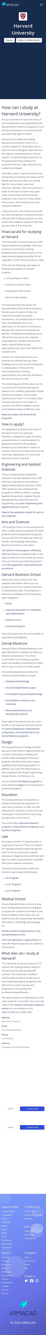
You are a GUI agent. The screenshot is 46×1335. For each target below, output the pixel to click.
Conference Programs (33, 1215)
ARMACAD (28, 1323)
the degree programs (29, 781)
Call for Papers (30, 1211)
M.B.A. (9, 603)
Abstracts (28, 1218)
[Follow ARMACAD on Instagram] (37, 1280)
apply (21, 784)
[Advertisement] (23, 70)
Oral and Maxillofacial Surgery (21, 687)
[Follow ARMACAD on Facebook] (32, 1280)
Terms (27, 1264)
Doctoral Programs (15, 626)
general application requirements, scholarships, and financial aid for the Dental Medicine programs (21, 732)
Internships (29, 1235)
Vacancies (28, 1231)
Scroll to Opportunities (29, 40)
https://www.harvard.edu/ (11, 1021)
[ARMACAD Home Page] (10, 4)
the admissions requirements (23, 939)
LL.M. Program (13, 884)
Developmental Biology (17, 681)
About (27, 1257)
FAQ (26, 1268)
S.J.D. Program (13, 890)
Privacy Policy (30, 1261)
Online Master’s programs (26, 826)
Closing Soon (32, 1109)
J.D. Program (13, 877)
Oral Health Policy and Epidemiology (24, 694)
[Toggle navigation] (41, 5)
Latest (11, 1109)
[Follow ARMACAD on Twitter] (26, 1280)
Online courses (13, 619)
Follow (9, 40)
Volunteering (30, 1238)
